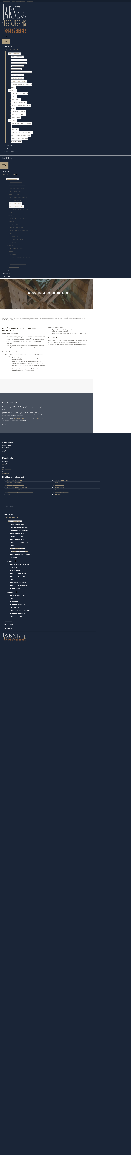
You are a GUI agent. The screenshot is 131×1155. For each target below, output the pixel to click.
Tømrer (12, 90)
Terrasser (16, 117)
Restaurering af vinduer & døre (14, 482)
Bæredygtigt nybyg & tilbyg (62, 492)
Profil (9, 145)
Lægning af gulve (18, 111)
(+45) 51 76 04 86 (6, 1)
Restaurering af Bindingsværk (14, 480)
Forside (9, 46)
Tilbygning (16, 99)
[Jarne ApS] (7, 161)
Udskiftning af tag (19, 102)
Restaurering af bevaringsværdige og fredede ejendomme (19, 60)
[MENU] (6, 36)
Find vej (4, 464)
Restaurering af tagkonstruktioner (15, 485)
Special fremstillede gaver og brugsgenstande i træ (20, 492)
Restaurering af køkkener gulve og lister (17, 487)
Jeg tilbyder (12, 49)
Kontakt (10, 151)
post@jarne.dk (30, 1)
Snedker (12, 120)
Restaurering (14, 53)
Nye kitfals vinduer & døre (61, 480)
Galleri (9, 148)
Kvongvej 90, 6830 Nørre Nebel (18, 1)
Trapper (15, 129)
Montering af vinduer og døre (62, 489)
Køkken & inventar (19, 114)
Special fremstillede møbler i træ (15, 489)
